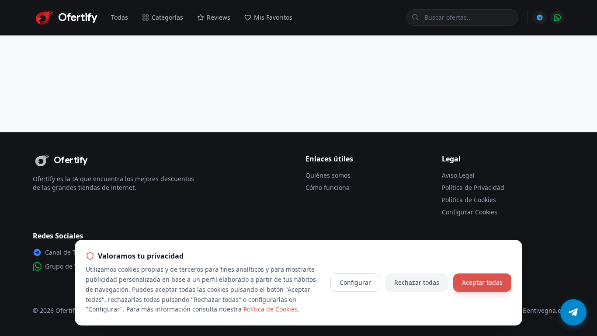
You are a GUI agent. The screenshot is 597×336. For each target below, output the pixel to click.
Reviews (218, 17)
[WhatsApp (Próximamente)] (557, 17)
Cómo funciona (327, 187)
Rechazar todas (416, 282)
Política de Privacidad (473, 187)
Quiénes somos (328, 175)
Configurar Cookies (469, 212)
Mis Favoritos (273, 17)
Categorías (167, 17)
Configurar (355, 282)
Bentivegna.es (543, 310)
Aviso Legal (458, 175)
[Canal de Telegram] (540, 17)
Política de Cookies (469, 200)
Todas (119, 17)
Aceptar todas (482, 282)
